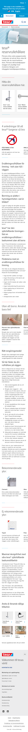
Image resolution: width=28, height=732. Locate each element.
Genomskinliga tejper (7, 689)
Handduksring (5, 703)
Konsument (9, 16)
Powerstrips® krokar (6, 681)
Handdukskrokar (6, 700)
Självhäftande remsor (7, 678)
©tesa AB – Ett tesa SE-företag (14, 729)
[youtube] (7, 712)
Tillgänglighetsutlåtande (14, 720)
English (17, 11)
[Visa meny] (25, 22)
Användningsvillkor (7, 726)
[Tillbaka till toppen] (25, 654)
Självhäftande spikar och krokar (9, 675)
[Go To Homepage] (1, 16)
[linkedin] (3, 712)
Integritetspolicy (16, 717)
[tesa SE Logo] (7, 22)
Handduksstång (5, 705)
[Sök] (22, 22)
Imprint (9, 717)
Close (22, 3)
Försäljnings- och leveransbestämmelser (14, 723)
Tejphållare (4, 692)
